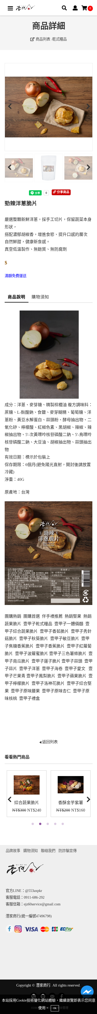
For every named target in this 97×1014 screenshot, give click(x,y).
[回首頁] (25, 8)
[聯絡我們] (87, 993)
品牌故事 (13, 851)
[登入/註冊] (75, 8)
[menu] (10, 8)
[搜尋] (64, 8)
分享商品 (62, 192)
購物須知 (40, 297)
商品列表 (42, 39)
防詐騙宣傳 (67, 851)
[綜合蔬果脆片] (26, 785)
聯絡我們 (48, 851)
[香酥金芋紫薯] (70, 785)
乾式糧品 (59, 39)
